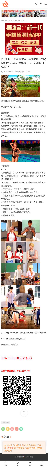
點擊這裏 (11, 448)
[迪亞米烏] (5, 4)
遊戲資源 (20, 72)
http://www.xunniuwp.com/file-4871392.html (26, 333)
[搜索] (36, 3)
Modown (26, 457)
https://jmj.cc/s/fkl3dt (15, 338)
